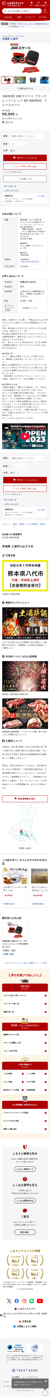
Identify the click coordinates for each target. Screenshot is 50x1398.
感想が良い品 (8, 1012)
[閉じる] (46, 1381)
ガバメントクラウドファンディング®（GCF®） (25, 1315)
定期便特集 (31, 1090)
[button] (45, 11)
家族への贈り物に (10, 1129)
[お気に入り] (45, 1393)
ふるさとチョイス (26, 1309)
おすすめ (42, 17)
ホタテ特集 (31, 1082)
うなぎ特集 (7, 1074)
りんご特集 (7, 1082)
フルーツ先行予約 (10, 1051)
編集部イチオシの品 (11, 1035)
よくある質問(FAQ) (25, 1201)
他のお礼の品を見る (30, 262)
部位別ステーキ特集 (11, 1090)
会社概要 (15, 1377)
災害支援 (26, 1321)
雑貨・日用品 (19, 524)
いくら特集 (31, 1074)
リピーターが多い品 (11, 1004)
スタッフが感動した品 (12, 1043)
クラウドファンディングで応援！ (16, 1113)
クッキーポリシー (11, 1386)
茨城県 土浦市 (8, 954)
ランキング (30, 17)
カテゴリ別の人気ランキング (14, 995)
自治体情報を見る (26, 799)
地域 (19, 17)
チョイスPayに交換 (11, 1121)
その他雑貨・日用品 (36, 524)
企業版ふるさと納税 (27, 1326)
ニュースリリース (30, 1377)
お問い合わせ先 (11, 190)
